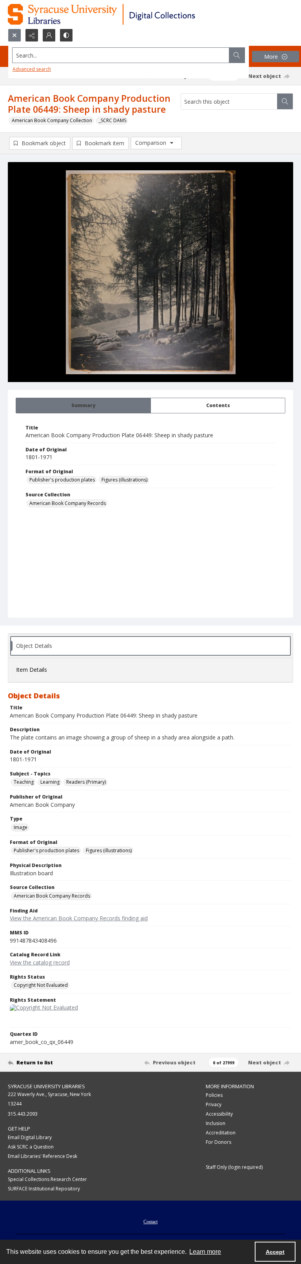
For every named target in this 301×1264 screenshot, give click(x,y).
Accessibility (219, 1114)
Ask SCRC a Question (31, 1146)
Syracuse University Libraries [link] (46, 1086)
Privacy (213, 1104)
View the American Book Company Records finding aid (79, 918)
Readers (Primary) (86, 782)
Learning (50, 782)
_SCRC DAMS (112, 120)
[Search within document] (285, 101)
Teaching (24, 782)
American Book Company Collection (52, 120)
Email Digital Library (30, 1137)
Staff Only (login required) (234, 1167)
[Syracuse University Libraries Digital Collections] (124, 14)
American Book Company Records (67, 503)
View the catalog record (40, 962)
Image (20, 827)
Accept (275, 1252)
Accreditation (221, 1132)
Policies (214, 1095)
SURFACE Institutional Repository (44, 1188)
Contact (150, 1221)
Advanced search (32, 69)
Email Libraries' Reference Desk (42, 1156)
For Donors (218, 1142)
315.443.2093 (23, 1114)
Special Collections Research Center (47, 1179)
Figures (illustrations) (124, 479)
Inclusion (215, 1123)
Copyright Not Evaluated (41, 985)
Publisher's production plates (62, 479)
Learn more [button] (205, 1251)
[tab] (83, 405)
